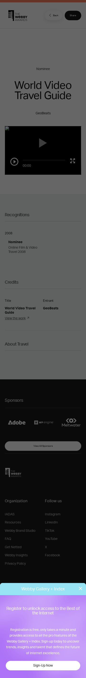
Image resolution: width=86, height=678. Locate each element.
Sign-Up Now (43, 665)
